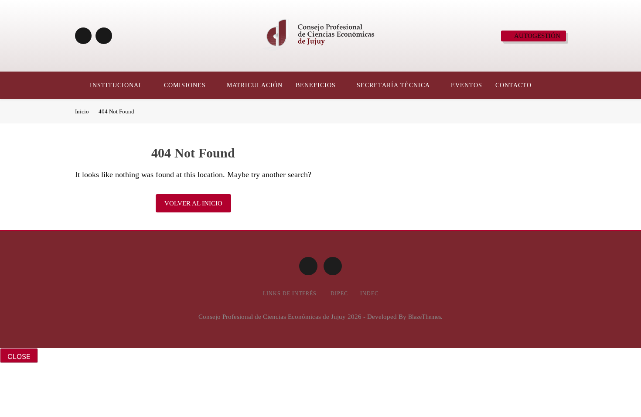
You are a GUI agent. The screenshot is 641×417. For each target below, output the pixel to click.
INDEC (369, 294)
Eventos (466, 85)
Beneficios (316, 85)
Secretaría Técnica (393, 85)
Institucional (116, 85)
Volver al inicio (193, 203)
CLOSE (19, 356)
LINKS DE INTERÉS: (290, 294)
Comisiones (185, 85)
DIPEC (339, 294)
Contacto (513, 85)
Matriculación (255, 85)
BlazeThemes (424, 316)
